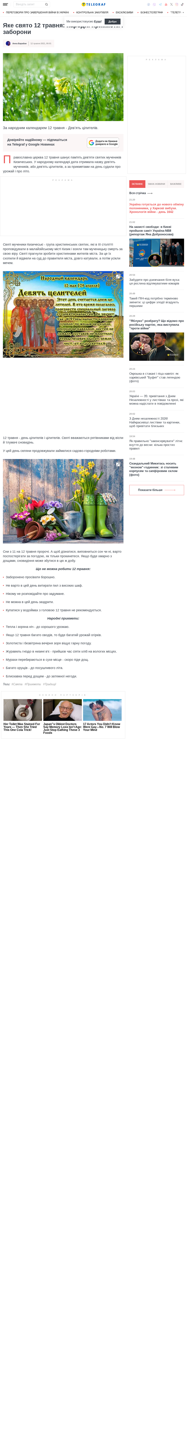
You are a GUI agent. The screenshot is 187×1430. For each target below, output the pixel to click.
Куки (97, 21)
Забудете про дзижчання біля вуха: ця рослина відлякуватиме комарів (154, 281)
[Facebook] (148, 4)
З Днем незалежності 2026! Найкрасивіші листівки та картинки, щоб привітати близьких (154, 422)
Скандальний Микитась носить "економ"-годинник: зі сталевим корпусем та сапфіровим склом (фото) (153, 469)
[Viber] (154, 4)
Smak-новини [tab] (156, 184)
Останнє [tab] (137, 184)
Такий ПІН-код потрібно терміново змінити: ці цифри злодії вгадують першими (154, 302)
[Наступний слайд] (183, 12)
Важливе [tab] (176, 184)
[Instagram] (176, 4)
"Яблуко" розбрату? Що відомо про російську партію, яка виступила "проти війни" (156, 324)
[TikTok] (182, 4)
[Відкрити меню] (5, 4)
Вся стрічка (137, 193)
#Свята (17, 684)
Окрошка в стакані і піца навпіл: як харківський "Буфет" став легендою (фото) (154, 377)
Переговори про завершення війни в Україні (37, 12)
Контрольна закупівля (92, 12)
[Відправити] (46, 4)
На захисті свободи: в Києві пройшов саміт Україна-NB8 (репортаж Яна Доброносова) (151, 230)
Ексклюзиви (124, 12)
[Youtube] (166, 4)
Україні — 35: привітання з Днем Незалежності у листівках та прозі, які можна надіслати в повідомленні (156, 399)
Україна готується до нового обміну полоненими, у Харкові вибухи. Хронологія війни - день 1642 (156, 208)
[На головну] (93, 4)
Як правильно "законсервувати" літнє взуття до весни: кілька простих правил (156, 444)
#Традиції (49, 684)
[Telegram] (160, 4)
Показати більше (150, 490)
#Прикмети (33, 684)
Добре (112, 21)
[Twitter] (171, 4)
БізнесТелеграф (152, 12)
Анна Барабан (19, 43)
